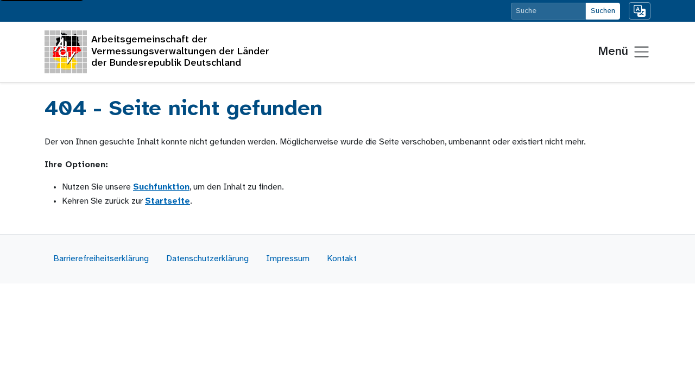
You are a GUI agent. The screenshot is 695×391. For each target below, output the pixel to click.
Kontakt (342, 258)
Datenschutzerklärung (207, 258)
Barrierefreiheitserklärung (101, 258)
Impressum (287, 258)
